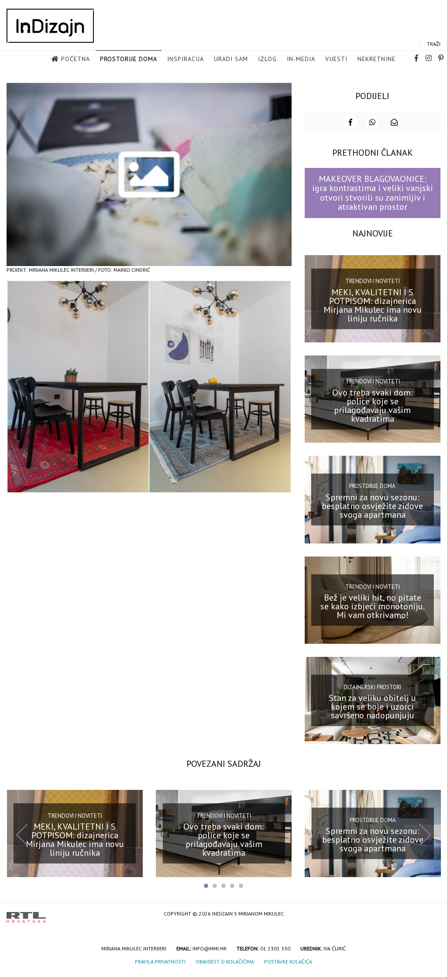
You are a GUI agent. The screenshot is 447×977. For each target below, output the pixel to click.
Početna (75, 59)
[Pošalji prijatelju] (394, 122)
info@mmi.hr (210, 948)
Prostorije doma (128, 59)
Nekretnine (376, 59)
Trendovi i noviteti (372, 281)
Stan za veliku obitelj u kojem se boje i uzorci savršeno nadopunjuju (372, 706)
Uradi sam (231, 59)
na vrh (431, 914)
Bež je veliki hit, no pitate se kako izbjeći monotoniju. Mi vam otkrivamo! (372, 606)
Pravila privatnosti (160, 961)
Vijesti (336, 59)
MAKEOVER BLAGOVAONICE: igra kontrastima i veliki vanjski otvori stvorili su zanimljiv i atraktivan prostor (372, 192)
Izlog (267, 59)
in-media (301, 59)
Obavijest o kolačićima (225, 961)
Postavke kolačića (288, 961)
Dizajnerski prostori (372, 686)
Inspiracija (185, 59)
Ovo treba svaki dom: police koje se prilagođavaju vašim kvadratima (372, 405)
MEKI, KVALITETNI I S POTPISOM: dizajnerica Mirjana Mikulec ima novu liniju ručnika (372, 305)
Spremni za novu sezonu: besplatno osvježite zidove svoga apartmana (372, 506)
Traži (433, 44)
